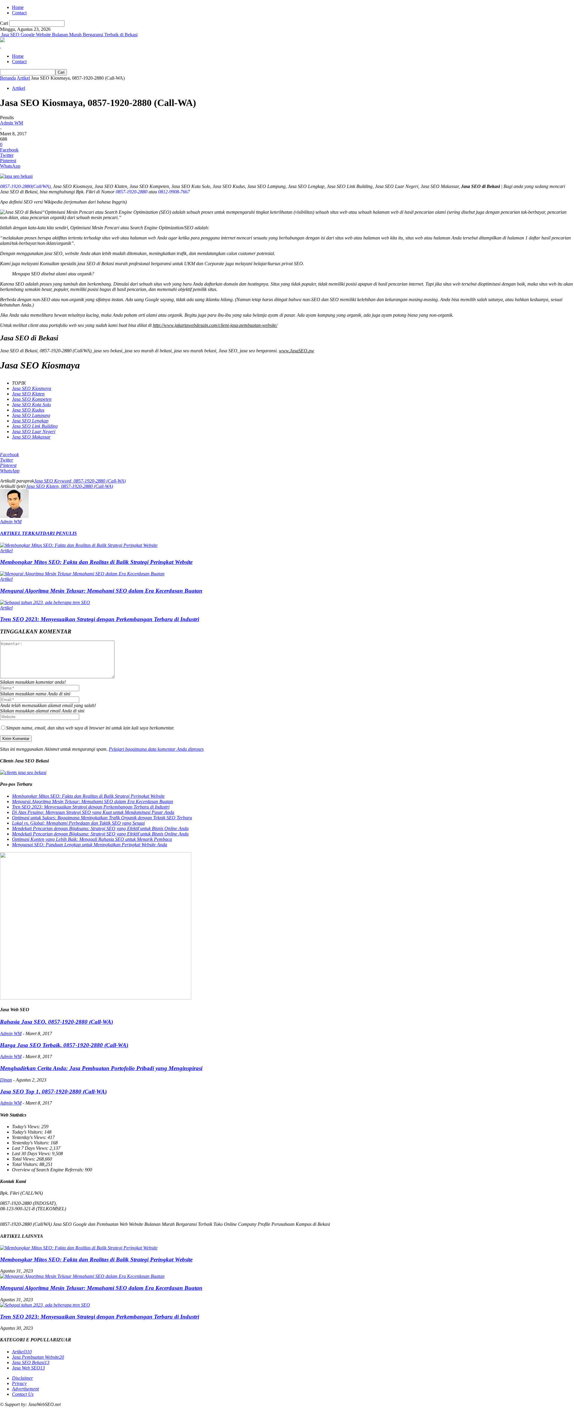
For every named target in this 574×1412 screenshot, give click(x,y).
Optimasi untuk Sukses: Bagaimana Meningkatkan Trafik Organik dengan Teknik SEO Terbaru (102, 817)
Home (18, 7)
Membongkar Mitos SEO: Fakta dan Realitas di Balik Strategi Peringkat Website (96, 562)
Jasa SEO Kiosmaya (31, 388)
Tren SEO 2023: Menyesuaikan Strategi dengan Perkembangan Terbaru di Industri (99, 619)
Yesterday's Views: (30, 1137)
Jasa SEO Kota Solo (31, 404)
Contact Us (22, 1394)
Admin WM (11, 122)
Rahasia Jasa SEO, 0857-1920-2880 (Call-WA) (56, 1022)
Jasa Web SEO (28, 1367)
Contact (19, 12)
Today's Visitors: (28, 1132)
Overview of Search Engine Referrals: (48, 1169)
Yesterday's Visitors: (31, 1142)
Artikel (23, 78)
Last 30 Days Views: (32, 1153)
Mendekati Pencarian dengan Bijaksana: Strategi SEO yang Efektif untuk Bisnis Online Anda (100, 828)
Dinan (6, 1079)
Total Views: (24, 1158)
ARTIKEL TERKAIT (21, 533)
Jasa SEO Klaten (28, 393)
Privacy (19, 1383)
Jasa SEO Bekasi (30, 1362)
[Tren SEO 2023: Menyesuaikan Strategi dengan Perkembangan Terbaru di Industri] (45, 602)
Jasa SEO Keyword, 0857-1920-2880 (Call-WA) (80, 480)
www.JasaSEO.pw (296, 350)
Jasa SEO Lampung (31, 415)
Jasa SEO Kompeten (31, 399)
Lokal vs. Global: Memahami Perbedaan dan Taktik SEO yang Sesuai (78, 823)
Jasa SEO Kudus (28, 409)
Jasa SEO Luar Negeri (33, 431)
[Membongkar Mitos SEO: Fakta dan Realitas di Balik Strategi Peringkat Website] (79, 545)
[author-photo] (14, 516)
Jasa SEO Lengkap (30, 420)
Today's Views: (26, 1126)
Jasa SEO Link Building (35, 426)
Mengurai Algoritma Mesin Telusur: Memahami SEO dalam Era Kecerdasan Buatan (101, 591)
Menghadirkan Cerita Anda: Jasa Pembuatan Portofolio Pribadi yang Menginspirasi (101, 1068)
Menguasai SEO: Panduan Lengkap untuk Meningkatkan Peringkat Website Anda (89, 844)
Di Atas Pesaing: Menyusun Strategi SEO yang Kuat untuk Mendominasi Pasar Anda (93, 812)
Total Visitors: (25, 1164)
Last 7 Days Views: (31, 1148)
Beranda (8, 78)
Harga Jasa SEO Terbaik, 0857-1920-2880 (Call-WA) (64, 1045)
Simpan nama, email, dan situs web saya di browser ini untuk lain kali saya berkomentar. (90, 727)
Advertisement (25, 1388)
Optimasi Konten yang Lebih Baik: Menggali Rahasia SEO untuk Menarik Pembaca (92, 839)
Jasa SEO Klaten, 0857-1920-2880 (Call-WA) (69, 486)
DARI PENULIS (60, 533)
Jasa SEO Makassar (31, 436)
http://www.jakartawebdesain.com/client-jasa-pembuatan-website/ (215, 325)
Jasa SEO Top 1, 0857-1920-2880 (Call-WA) (53, 1091)
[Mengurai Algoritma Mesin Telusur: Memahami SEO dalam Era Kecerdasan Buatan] (82, 573)
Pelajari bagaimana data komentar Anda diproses (156, 749)
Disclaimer (22, 1378)
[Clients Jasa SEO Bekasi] (23, 772)
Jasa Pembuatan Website (38, 1357)
